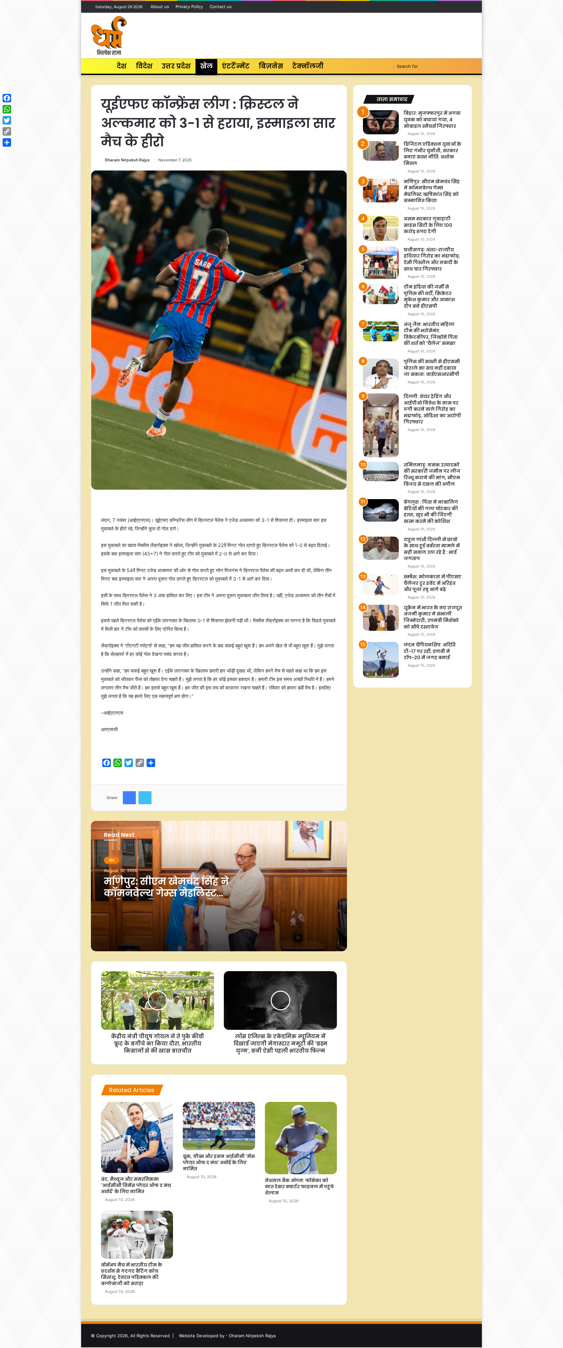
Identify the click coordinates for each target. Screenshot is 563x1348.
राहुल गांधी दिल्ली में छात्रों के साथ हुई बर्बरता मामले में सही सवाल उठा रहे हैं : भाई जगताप (432, 549)
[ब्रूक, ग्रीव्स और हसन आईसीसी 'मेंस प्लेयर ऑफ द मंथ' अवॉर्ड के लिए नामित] (219, 1126)
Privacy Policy (189, 6)
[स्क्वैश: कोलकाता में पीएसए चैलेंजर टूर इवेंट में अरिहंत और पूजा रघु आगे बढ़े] (381, 584)
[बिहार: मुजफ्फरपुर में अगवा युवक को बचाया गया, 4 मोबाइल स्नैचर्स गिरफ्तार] (381, 122)
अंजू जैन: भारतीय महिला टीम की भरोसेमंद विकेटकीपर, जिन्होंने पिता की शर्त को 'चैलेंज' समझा (431, 334)
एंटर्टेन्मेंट (236, 66)
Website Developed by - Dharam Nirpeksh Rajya (227, 1335)
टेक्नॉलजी (308, 66)
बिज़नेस (271, 66)
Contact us (220, 6)
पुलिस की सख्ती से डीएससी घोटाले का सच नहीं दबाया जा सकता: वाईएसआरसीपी (432, 368)
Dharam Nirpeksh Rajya (127, 159)
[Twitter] (6, 120)
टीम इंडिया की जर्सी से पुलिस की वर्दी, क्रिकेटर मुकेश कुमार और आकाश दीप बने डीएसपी (429, 296)
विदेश (144, 66)
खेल (206, 66)
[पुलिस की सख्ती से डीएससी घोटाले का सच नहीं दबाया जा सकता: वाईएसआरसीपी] (381, 374)
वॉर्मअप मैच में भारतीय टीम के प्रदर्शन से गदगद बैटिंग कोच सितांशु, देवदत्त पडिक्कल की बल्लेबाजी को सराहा (131, 1274)
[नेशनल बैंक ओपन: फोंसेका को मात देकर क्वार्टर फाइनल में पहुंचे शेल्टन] (301, 1138)
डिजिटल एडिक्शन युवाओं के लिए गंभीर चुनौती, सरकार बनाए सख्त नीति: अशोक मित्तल (432, 154)
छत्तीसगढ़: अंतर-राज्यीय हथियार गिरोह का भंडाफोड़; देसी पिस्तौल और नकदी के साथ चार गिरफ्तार (432, 259)
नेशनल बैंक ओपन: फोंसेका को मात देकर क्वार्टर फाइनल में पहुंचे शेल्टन (299, 1186)
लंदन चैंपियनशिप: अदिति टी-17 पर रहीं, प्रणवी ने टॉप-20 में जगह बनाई (429, 651)
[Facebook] (6, 98)
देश (121, 66)
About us (160, 6)
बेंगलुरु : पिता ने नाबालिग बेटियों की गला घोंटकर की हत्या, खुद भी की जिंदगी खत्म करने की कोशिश (431, 512)
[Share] (6, 142)
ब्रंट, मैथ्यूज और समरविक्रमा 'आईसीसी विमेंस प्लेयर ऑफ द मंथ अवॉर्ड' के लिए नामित (136, 1185)
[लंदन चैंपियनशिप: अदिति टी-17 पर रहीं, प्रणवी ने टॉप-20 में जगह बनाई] (381, 660)
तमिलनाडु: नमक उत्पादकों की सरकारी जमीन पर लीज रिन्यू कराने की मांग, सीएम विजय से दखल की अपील (432, 474)
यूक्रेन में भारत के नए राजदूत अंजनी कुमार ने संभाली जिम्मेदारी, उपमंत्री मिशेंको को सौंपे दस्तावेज (433, 617)
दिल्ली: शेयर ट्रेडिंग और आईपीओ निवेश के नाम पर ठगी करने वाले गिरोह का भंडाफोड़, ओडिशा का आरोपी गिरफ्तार (432, 409)
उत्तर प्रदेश (176, 66)
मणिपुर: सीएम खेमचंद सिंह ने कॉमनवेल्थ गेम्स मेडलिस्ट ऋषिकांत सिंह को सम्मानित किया (166, 899)
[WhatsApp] (6, 109)
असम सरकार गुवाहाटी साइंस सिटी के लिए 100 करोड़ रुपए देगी (428, 225)
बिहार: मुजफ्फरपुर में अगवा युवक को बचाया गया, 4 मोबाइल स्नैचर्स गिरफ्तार (432, 119)
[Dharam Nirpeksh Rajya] (109, 35)
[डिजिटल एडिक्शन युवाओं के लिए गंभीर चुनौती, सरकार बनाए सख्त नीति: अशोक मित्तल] (381, 150)
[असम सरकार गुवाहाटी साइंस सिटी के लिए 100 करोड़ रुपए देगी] (381, 228)
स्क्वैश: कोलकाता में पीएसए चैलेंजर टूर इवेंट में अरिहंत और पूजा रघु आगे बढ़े (432, 583)
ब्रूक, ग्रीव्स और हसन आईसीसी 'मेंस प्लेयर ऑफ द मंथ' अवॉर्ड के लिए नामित (219, 1162)
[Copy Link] (6, 131)
